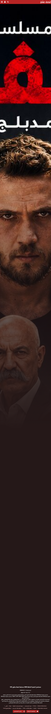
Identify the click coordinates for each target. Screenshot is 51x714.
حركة (10, 706)
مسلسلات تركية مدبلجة (42, 708)
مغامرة (34, 708)
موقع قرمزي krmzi (7, 708)
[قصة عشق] (45, 2)
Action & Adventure (42, 706)
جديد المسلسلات (28, 706)
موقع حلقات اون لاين (17, 708)
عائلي (7, 706)
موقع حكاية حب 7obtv (27, 708)
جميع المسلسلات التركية (18, 706)
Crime (34, 706)
